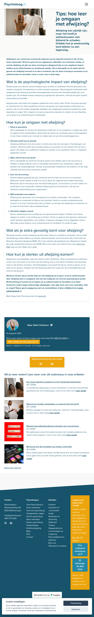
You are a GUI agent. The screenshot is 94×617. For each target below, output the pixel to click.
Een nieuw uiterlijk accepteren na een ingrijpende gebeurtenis (53, 382)
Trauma (51, 525)
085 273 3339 (60, 338)
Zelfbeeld (52, 522)
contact (31, 288)
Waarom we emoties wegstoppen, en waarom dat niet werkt (52, 404)
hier (57, 285)
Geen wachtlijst (33, 519)
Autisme (52, 504)
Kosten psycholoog (34, 522)
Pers (28, 534)
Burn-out (52, 542)
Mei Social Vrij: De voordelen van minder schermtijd (49, 446)
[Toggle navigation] (86, 4)
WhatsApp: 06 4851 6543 (80, 566)
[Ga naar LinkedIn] (52, 363)
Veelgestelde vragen (35, 513)
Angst (50, 513)
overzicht (42, 296)
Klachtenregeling (33, 528)
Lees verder (81, 390)
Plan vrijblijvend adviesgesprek (22, 341)
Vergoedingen (32, 525)
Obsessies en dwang (57, 545)
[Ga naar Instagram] (41, 363)
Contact (29, 537)
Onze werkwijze (33, 507)
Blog (28, 531)
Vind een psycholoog (35, 510)
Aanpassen (75, 609)
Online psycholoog (34, 516)
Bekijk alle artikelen (12, 467)
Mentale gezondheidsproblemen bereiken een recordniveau (52, 426)
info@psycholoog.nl (12, 515)
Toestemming (75, 603)
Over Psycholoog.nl (34, 504)
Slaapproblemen (55, 528)
